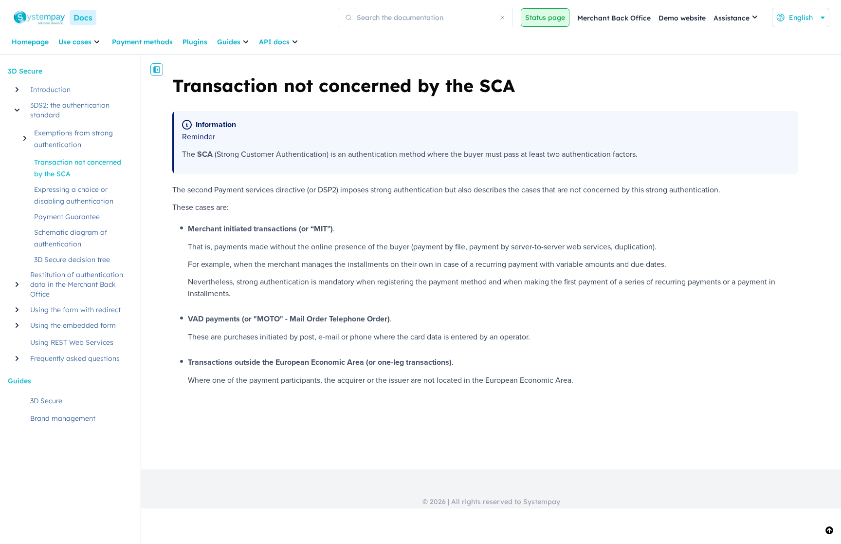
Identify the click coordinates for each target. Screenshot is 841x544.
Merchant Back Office (614, 18)
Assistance (731, 18)
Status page (545, 17)
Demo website (682, 18)
